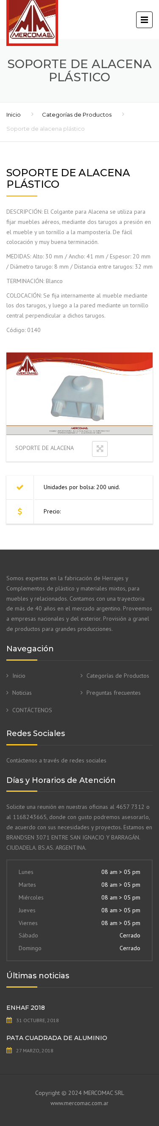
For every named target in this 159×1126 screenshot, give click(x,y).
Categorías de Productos (77, 114)
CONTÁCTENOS (32, 710)
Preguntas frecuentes (113, 692)
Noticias (22, 692)
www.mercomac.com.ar (79, 1103)
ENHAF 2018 (25, 1007)
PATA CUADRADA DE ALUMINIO (56, 1038)
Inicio (13, 114)
